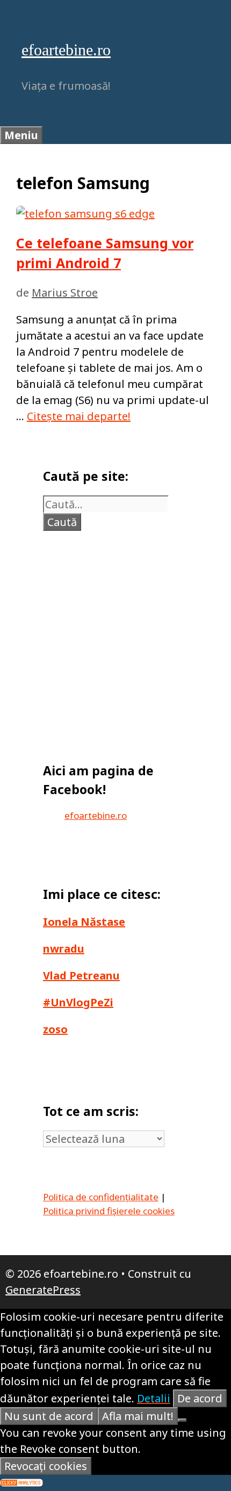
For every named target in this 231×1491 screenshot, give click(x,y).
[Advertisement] (118, 641)
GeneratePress (43, 1290)
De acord (199, 1398)
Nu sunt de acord (48, 1416)
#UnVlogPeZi (78, 1002)
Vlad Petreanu (81, 975)
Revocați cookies (45, 1466)
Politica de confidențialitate (100, 1197)
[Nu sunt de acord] (182, 1420)
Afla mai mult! (138, 1416)
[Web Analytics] (21, 1482)
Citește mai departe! (79, 416)
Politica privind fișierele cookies (109, 1211)
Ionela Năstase (84, 921)
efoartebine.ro (66, 50)
